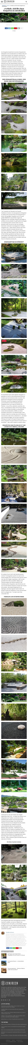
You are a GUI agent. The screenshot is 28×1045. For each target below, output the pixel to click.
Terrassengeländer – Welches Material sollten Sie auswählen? (16, 969)
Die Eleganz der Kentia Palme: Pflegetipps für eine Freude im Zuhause (16, 954)
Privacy (13, 1040)
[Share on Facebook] (6, 28)
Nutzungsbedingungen (11, 1041)
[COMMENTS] (21, 28)
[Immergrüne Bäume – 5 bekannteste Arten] (3, 963)
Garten (8, 5)
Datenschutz (19, 1040)
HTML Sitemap (20, 1041)
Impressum (8, 1040)
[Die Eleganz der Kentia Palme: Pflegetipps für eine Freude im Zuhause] (3, 956)
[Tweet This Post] (9, 28)
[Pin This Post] (15, 28)
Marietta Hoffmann (10, 932)
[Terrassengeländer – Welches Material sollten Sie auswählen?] (3, 970)
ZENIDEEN (4, 5)
